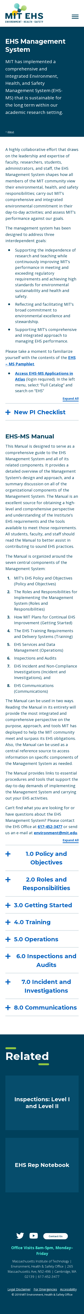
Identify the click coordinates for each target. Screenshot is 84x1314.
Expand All (71, 398)
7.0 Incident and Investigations (46, 986)
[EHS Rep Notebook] (42, 1191)
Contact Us (55, 1236)
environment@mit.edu (55, 832)
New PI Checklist (39, 412)
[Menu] (75, 17)
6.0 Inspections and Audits (46, 960)
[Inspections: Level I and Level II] (42, 1128)
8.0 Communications (45, 1007)
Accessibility (68, 1289)
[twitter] (20, 1236)
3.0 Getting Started (43, 905)
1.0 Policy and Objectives (46, 858)
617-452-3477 (50, 826)
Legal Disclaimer (19, 1289)
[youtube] (33, 1236)
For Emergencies (45, 1289)
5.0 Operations (36, 939)
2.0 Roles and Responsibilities (46, 884)
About (11, 131)
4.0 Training (32, 922)
